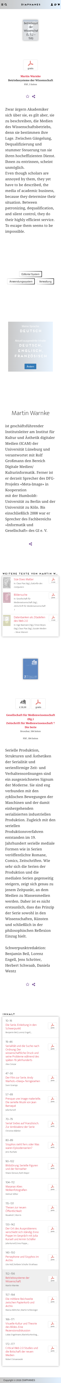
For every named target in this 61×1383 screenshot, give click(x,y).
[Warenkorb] (59, 4)
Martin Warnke (30, 76)
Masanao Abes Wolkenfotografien (16, 1188)
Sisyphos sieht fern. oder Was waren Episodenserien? (22, 1146)
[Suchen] (6, 4)
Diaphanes (30, 4)
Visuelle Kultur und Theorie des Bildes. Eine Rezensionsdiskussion (21, 1327)
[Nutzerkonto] (52, 4)
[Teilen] (33, 96)
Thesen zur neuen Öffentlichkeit (16, 1209)
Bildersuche (20, 594)
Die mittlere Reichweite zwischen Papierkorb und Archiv (20, 1302)
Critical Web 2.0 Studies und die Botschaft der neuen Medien (22, 1352)
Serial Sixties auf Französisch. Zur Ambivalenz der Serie (22, 1125)
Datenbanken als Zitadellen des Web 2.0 (29, 619)
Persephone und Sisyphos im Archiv (22, 1258)
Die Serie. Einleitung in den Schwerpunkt (21, 1026)
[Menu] (2, 4)
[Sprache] (55, 4)
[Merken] (27, 96)
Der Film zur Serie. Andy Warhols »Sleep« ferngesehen (23, 1079)
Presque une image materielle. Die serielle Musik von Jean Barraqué (23, 1102)
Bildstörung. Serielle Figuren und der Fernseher (22, 1167)
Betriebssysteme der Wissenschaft (17, 1279)
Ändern (30, 366)
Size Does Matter (24, 579)
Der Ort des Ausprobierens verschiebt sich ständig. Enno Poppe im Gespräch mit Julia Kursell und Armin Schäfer (22, 1234)
